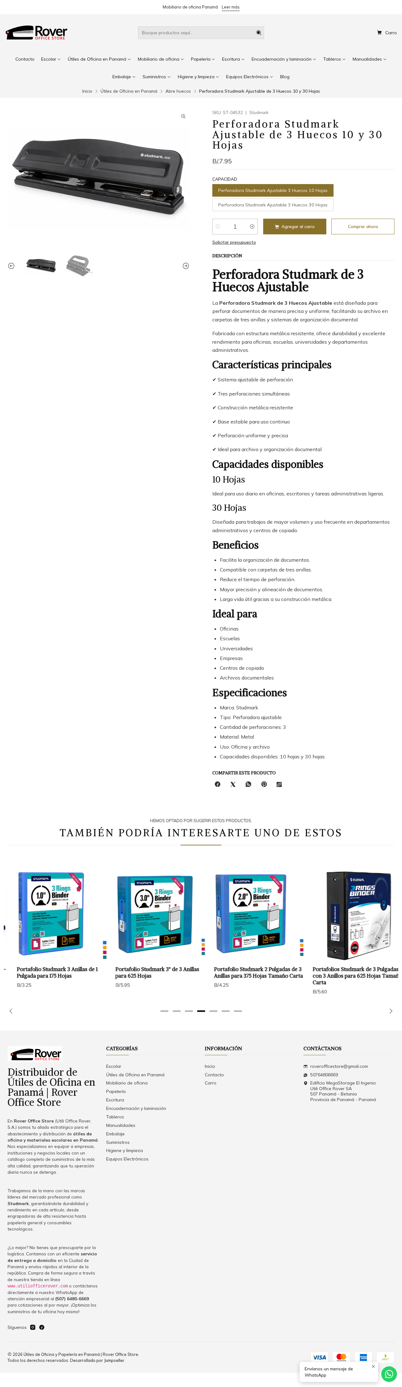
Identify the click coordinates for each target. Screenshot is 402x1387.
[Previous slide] (12, 266)
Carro (210, 1083)
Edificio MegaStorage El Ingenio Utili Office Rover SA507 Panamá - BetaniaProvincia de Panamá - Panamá (343, 1091)
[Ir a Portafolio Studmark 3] (151, 915)
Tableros (115, 1117)
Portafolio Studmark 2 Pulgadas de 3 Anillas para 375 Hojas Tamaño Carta (249, 972)
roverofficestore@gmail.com (339, 1066)
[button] (164, 1011)
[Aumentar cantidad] (252, 226)
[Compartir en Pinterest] (263, 784)
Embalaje (115, 1134)
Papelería (116, 1091)
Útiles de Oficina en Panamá (128, 91)
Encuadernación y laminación (136, 1108)
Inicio (87, 91)
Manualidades (120, 1125)
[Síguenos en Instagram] (33, 1327)
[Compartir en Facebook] (217, 784)
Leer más (231, 6)
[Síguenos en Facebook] (42, 1327)
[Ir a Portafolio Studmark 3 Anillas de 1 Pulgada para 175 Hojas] (53, 915)
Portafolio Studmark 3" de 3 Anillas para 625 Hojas (148, 972)
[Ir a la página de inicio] (37, 33)
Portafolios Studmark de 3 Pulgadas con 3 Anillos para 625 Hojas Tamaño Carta (348, 976)
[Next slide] (185, 266)
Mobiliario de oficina (127, 1083)
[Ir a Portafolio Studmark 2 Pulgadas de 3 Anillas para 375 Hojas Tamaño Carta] (250, 915)
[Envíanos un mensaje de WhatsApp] (389, 1374)
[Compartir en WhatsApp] (248, 784)
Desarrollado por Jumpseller (97, 1360)
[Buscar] (258, 32)
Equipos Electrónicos (127, 1159)
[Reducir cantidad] (218, 226)
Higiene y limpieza (124, 1150)
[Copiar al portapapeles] (279, 784)
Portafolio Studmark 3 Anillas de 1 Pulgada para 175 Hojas (48, 972)
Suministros (118, 1142)
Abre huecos (178, 91)
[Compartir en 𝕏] (233, 784)
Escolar (113, 1066)
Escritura (115, 1100)
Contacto (214, 1075)
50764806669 (324, 1075)
